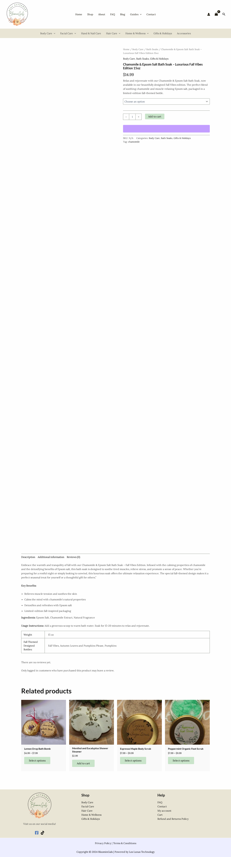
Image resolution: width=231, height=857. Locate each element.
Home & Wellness (91, 814)
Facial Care (87, 806)
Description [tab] (28, 557)
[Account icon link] (208, 14)
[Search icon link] (224, 15)
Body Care (137, 49)
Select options (37, 760)
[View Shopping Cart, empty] (216, 14)
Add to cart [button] (83, 763)
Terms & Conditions (124, 843)
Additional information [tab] (51, 557)
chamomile (134, 141)
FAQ (159, 802)
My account (164, 810)
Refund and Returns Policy (173, 818)
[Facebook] (37, 833)
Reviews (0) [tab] (73, 557)
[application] (140, 14)
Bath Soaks (152, 49)
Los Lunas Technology (142, 851)
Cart (159, 814)
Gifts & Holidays (159, 58)
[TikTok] (42, 833)
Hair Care (87, 810)
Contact (162, 806)
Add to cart (154, 116)
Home (126, 49)
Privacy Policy (103, 843)
